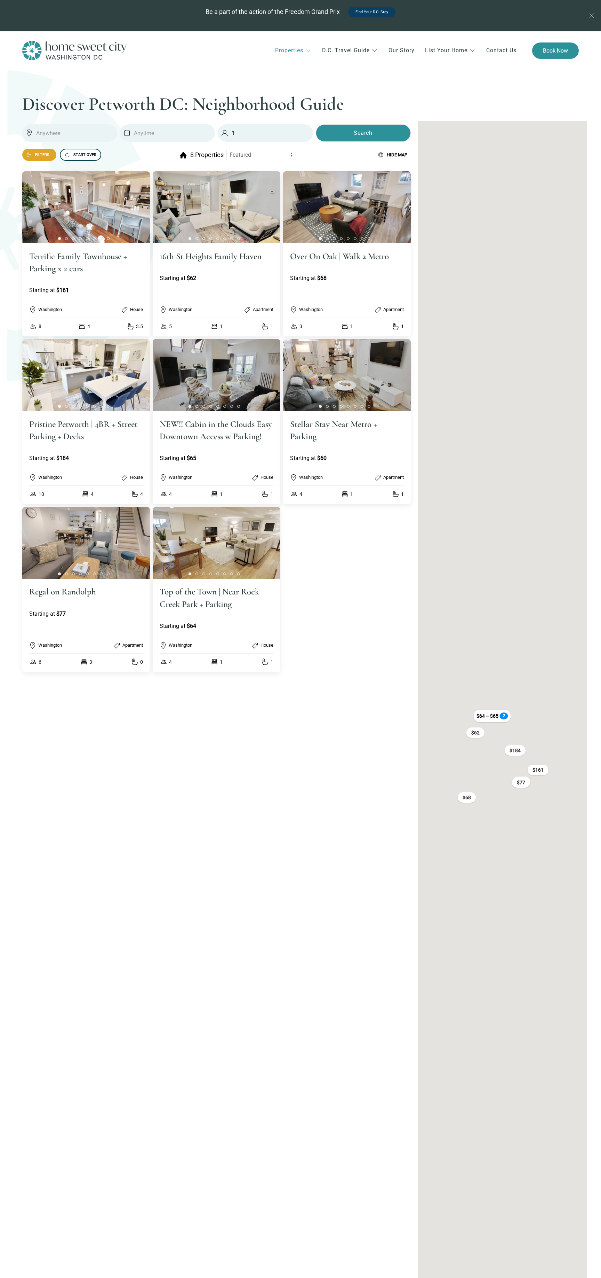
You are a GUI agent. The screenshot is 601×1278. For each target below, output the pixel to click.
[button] (86, 253)
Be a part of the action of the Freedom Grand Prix (297, 11)
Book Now (555, 50)
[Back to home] (74, 50)
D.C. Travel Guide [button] (346, 50)
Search (363, 133)
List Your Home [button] (446, 50)
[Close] (591, 15)
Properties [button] (289, 50)
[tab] (59, 238)
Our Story (401, 50)
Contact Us (501, 50)
